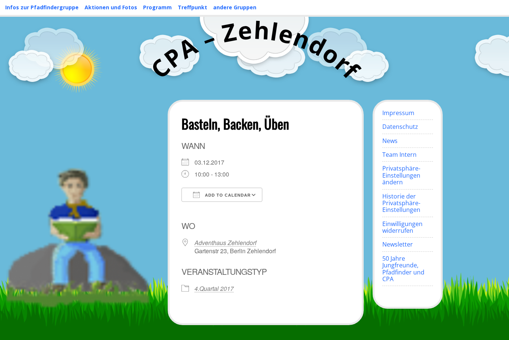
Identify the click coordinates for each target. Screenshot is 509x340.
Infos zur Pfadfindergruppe (42, 7)
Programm (157, 7)
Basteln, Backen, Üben (235, 123)
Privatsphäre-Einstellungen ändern (401, 175)
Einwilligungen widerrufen (402, 227)
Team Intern (399, 154)
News (390, 141)
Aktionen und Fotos (111, 7)
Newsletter (397, 244)
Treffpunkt (192, 7)
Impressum (398, 113)
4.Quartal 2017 (214, 288)
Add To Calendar (227, 195)
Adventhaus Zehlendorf (225, 242)
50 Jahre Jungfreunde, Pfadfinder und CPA (403, 268)
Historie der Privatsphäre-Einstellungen (401, 203)
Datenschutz (400, 127)
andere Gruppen (234, 7)
